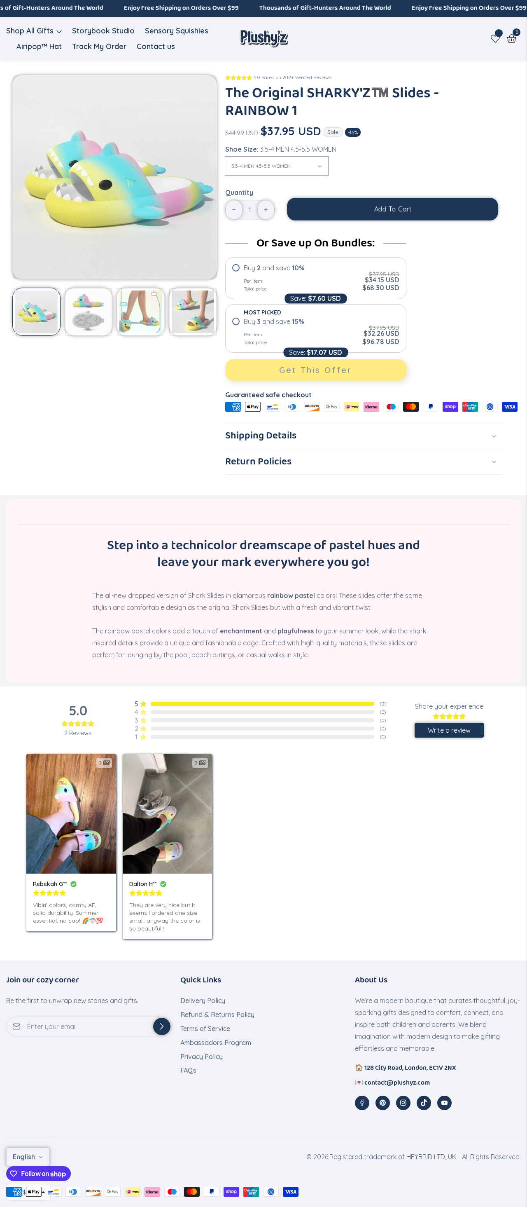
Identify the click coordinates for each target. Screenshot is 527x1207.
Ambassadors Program (215, 1042)
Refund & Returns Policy (217, 1014)
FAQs (188, 1070)
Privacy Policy (201, 1056)
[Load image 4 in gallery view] (193, 312)
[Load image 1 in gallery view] (36, 312)
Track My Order (99, 46)
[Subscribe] (161, 1026)
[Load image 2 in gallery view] (89, 312)
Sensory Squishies (176, 30)
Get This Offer (315, 370)
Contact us (156, 46)
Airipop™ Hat (39, 46)
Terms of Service (205, 1028)
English (25, 1157)
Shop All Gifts (30, 30)
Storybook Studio (103, 30)
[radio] (315, 278)
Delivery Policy (202, 1000)
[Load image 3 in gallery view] (141, 312)
